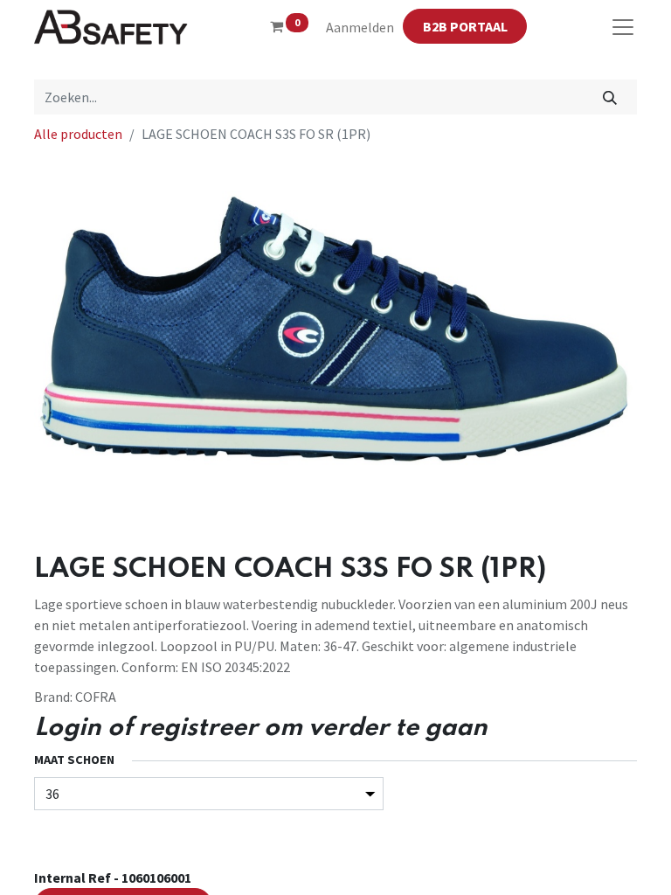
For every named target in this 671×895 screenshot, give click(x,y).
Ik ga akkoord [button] (594, 867)
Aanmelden (360, 27)
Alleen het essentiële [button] (492, 867)
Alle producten (78, 133)
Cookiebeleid (578, 814)
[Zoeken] (610, 97)
